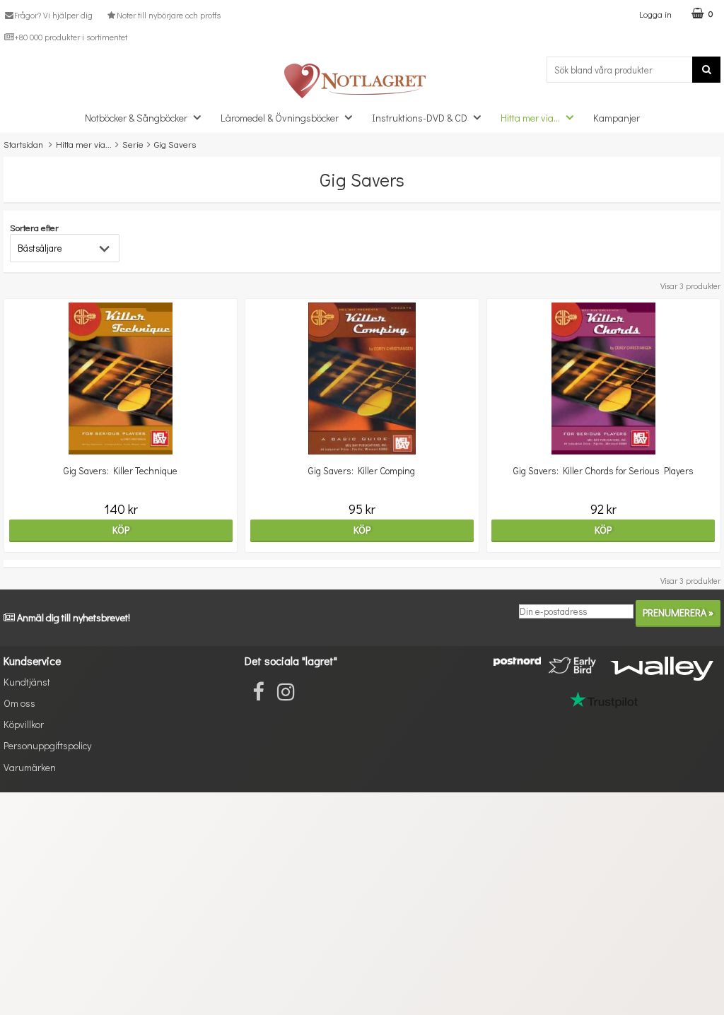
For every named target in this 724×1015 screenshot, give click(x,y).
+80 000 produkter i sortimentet (70, 36)
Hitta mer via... (530, 117)
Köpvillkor (24, 724)
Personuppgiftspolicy (47, 745)
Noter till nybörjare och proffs (168, 14)
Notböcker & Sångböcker (136, 117)
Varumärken (30, 767)
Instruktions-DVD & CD (419, 117)
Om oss (19, 703)
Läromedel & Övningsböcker (280, 117)
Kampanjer (616, 117)
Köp (120, 529)
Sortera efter (34, 227)
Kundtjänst (27, 681)
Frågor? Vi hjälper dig (53, 14)
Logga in (655, 14)
